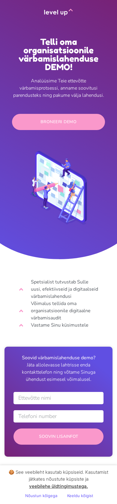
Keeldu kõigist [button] (80, 495)
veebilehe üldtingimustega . (58, 486)
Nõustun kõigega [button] (41, 495)
